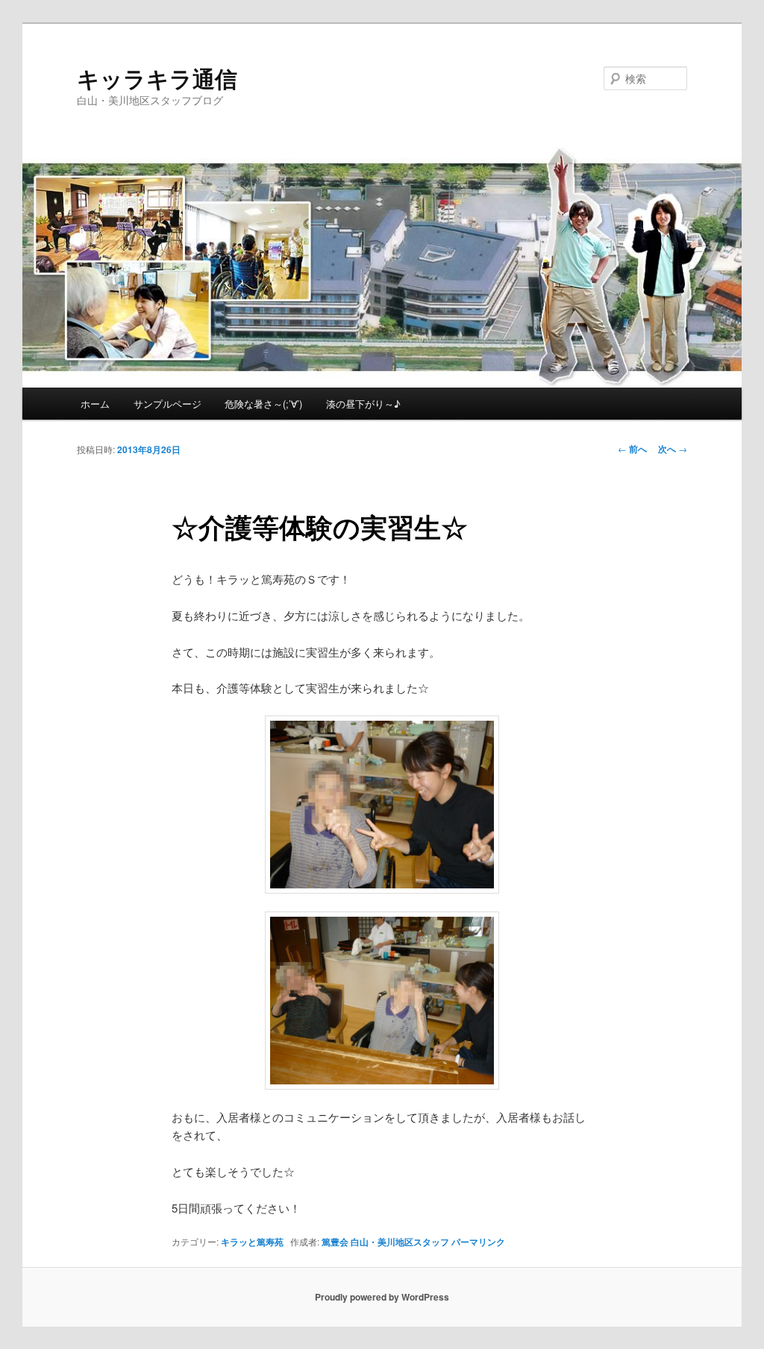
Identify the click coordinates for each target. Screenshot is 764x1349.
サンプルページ (167, 404)
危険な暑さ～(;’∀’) (263, 404)
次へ (672, 448)
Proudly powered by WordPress (382, 1297)
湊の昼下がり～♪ (363, 404)
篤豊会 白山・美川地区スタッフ (385, 1241)
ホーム (95, 404)
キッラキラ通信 (157, 78)
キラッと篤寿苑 (252, 1241)
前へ (632, 448)
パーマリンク (478, 1241)
